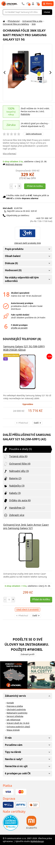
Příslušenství (14, 21)
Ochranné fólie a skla (32, 21)
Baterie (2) (15, 478)
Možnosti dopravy (14, 164)
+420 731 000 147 (41, 220)
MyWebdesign (37, 841)
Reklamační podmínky (17, 713)
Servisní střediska (15, 716)
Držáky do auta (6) (20, 500)
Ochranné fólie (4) (19, 463)
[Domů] (3, 21)
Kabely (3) (15, 493)
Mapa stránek (13, 730)
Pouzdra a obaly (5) (20, 449)
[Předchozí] (4, 72)
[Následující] (50, 72)
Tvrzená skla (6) (18, 456)
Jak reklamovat (13, 719)
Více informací (9, 153)
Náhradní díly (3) (19, 471)
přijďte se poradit (19, 327)
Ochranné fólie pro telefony (16, 24)
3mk (34, 24)
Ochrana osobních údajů (18, 726)
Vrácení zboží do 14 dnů (18, 723)
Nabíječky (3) (16, 485)
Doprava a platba (15, 706)
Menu (49, 3)
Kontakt (10, 702)
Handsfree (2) (17, 507)
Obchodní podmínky (16, 709)
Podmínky (25, 114)
